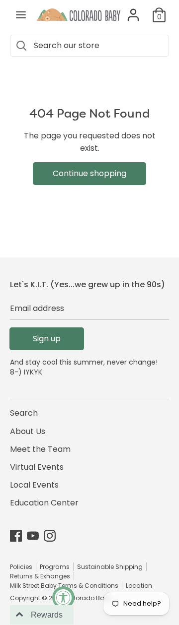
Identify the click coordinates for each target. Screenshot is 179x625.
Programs (55, 566)
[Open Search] (20, 46)
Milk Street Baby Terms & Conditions (64, 585)
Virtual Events (37, 467)
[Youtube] (33, 535)
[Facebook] (16, 535)
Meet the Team (40, 449)
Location (139, 585)
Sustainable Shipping (110, 566)
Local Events (34, 485)
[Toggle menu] (21, 15)
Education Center (44, 502)
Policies (21, 566)
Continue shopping (89, 173)
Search (24, 413)
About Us (27, 431)
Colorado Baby (88, 598)
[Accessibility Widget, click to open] (63, 597)
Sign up (47, 338)
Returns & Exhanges (40, 576)
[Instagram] (50, 535)
